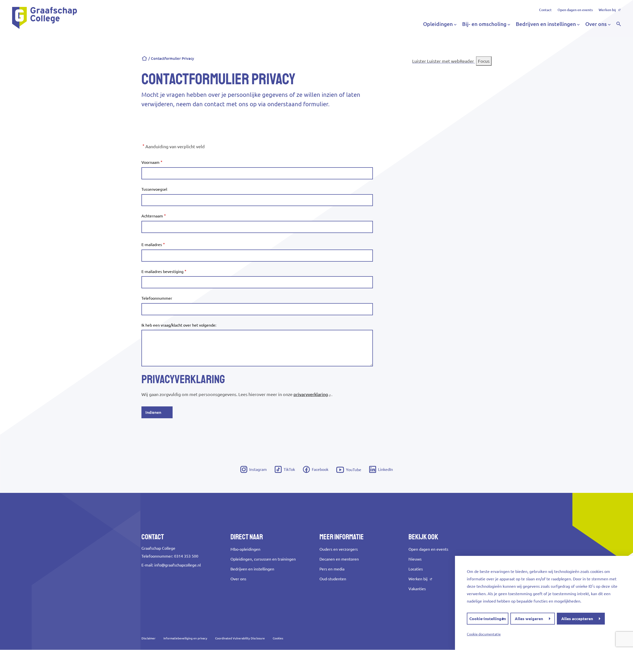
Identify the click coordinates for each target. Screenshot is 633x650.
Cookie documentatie (484, 634)
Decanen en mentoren (339, 559)
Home (144, 59)
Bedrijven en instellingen (252, 569)
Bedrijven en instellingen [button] (546, 24)
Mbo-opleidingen (245, 549)
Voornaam (150, 162)
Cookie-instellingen (487, 618)
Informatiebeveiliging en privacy (185, 638)
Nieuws (415, 559)
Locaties (415, 569)
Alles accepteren (577, 618)
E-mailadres (151, 245)
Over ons (238, 579)
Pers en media (331, 569)
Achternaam (152, 216)
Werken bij (607, 10)
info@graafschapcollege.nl (177, 565)
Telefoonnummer (156, 298)
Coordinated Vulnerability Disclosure (240, 638)
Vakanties (417, 589)
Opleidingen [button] (438, 24)
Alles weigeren (529, 618)
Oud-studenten (332, 579)
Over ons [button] (596, 24)
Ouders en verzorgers (338, 549)
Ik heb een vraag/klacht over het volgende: (178, 325)
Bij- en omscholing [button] (484, 24)
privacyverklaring (311, 394)
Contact (545, 10)
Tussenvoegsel (154, 189)
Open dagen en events (575, 10)
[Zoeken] (619, 24)
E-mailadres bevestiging (162, 271)
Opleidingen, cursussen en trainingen (263, 559)
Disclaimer (148, 638)
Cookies (278, 638)
